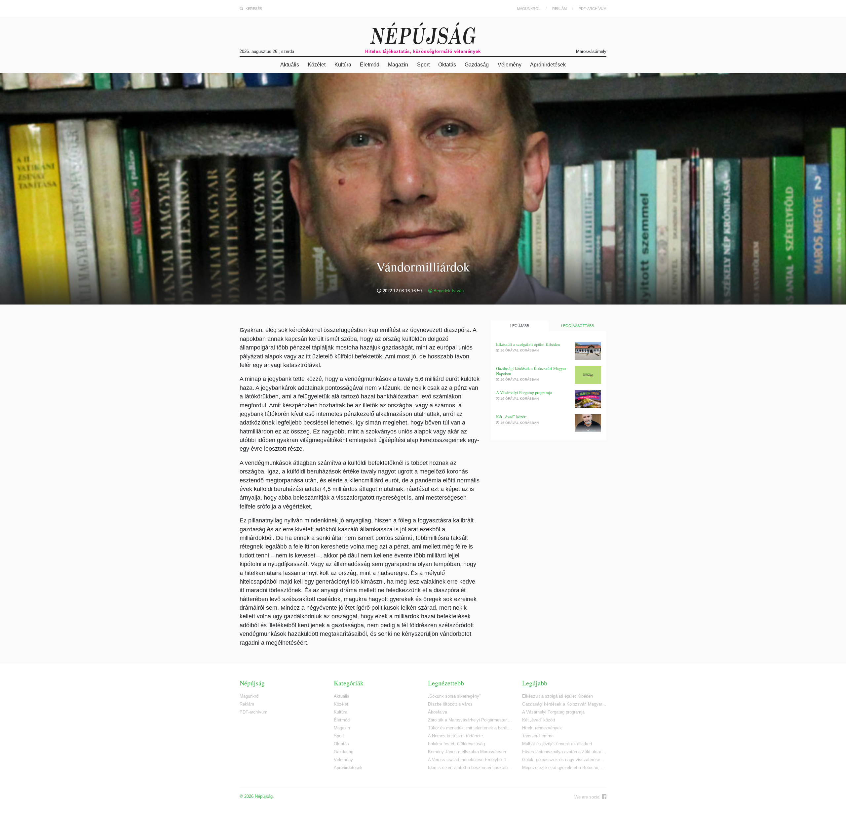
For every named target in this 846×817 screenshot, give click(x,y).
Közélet (317, 64)
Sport (423, 64)
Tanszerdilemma (538, 735)
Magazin (398, 64)
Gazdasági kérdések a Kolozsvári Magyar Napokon (531, 371)
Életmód (369, 64)
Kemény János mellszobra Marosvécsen (467, 751)
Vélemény (509, 64)
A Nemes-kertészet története (455, 735)
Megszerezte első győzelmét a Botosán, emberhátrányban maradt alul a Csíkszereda (564, 767)
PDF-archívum (592, 9)
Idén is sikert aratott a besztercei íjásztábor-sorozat (470, 767)
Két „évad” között (511, 416)
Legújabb (519, 326)
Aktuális (289, 64)
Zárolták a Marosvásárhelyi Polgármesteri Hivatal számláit (470, 719)
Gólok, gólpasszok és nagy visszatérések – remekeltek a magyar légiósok (564, 759)
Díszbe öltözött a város (450, 704)
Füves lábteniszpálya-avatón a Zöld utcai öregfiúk (564, 751)
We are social (588, 797)
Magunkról (528, 9)
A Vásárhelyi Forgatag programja (524, 392)
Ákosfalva (437, 712)
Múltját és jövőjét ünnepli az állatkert (557, 743)
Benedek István (448, 290)
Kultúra (342, 64)
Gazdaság (477, 64)
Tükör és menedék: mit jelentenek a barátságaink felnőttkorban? (470, 727)
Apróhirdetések (548, 64)
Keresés (253, 9)
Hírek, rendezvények (542, 727)
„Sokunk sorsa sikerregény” (454, 696)
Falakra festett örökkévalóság (456, 743)
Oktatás (447, 64)
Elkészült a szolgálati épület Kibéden (528, 344)
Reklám (559, 9)
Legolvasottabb (577, 326)
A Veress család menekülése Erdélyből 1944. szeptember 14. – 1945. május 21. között (470, 759)
